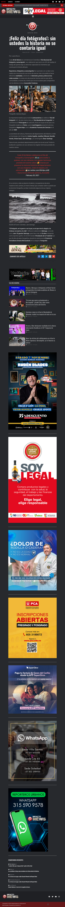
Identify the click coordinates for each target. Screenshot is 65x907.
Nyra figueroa (12, 864)
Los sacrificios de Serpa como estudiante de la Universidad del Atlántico (23, 871)
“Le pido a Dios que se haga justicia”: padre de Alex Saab (20, 866)
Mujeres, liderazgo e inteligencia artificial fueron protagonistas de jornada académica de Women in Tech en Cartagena (41, 290)
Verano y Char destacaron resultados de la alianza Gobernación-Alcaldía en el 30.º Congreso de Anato (41, 327)
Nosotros (3, 2)
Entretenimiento (39, 52)
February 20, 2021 (32, 175)
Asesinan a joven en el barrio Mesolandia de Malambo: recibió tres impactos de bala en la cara (41, 313)
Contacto (10, 2)
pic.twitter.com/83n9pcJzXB (38, 170)
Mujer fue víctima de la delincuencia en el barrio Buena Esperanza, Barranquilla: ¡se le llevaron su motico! (40, 340)
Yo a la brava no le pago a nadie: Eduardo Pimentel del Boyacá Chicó (22, 876)
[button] (33, 16)
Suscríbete (17, 2)
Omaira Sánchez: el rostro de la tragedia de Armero (19, 887)
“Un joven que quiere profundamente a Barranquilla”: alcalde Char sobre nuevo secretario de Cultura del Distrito (37, 302)
